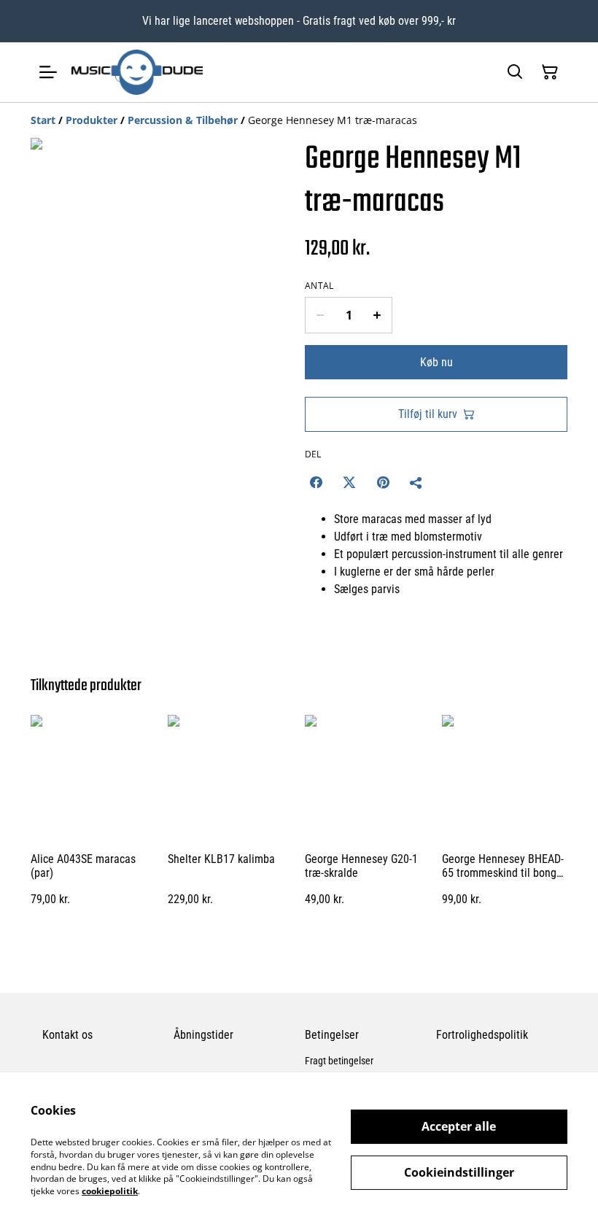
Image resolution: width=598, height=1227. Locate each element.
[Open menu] (48, 72)
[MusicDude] (137, 72)
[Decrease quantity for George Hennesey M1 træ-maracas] (320, 315)
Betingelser (332, 1035)
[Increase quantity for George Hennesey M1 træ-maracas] (377, 315)
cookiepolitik (110, 1191)
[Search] (514, 72)
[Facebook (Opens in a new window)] (316, 482)
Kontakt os (67, 1035)
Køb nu (436, 362)
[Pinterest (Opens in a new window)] (383, 482)
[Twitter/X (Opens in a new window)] (349, 482)
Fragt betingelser (339, 1061)
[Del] (416, 482)
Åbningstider (203, 1035)
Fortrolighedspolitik (482, 1035)
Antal (319, 286)
